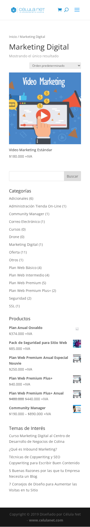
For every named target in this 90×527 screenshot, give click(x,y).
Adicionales (18, 198)
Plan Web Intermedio (26, 275)
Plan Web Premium (25, 282)
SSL (12, 306)
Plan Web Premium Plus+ (30, 290)
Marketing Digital (23, 244)
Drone (14, 236)
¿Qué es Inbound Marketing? (33, 449)
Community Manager (26, 213)
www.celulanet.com (46, 520)
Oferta (14, 252)
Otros (13, 260)
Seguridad (17, 298)
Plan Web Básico (22, 267)
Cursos (14, 229)
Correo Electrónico (24, 221)
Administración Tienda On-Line (35, 206)
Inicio (13, 36)
